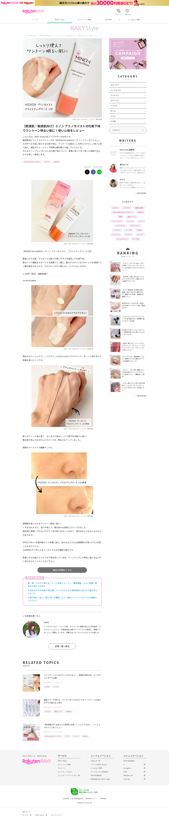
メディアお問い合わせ (99, 765)
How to (47, 687)
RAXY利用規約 (96, 775)
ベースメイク (33, 158)
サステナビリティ (57, 815)
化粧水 (139, 230)
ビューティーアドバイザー (67, 775)
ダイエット (116, 234)
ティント (76, 736)
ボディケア (114, 100)
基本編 (140, 212)
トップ (34, 20)
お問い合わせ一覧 (41, 815)
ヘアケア (113, 105)
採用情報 (103, 798)
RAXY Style (60, 20)
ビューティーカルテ (65, 772)
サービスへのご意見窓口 (99, 772)
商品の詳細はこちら (62, 569)
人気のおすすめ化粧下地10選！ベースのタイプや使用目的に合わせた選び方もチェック (62, 592)
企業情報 (66, 798)
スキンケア (114, 85)
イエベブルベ (135, 226)
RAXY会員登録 (128, 761)
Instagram (127, 768)
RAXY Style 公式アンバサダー (32, 162)
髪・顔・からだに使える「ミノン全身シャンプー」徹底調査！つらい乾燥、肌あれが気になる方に (62, 584)
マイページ (62, 768)
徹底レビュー (58, 711)
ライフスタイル (122, 239)
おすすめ (47, 711)
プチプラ (47, 162)
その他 (113, 121)
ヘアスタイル (120, 226)
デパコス (129, 234)
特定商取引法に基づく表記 (100, 779)
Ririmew (85, 736)
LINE (125, 772)
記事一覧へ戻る (62, 646)
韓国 (120, 217)
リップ (67, 736)
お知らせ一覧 (95, 761)
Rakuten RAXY (34, 12)
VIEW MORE (141, 193)
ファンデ (55, 687)
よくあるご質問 (134, 20)
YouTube (126, 779)
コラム (113, 116)
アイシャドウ (117, 221)
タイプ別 (136, 239)
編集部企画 (139, 208)
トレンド (130, 221)
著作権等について (92, 798)
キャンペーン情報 (84, 20)
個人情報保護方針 (77, 798)
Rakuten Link (128, 775)
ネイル (113, 111)
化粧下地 (56, 162)
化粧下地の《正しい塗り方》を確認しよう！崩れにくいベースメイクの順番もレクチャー (62, 599)
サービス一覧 (27, 815)
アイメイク (114, 95)
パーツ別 (129, 230)
